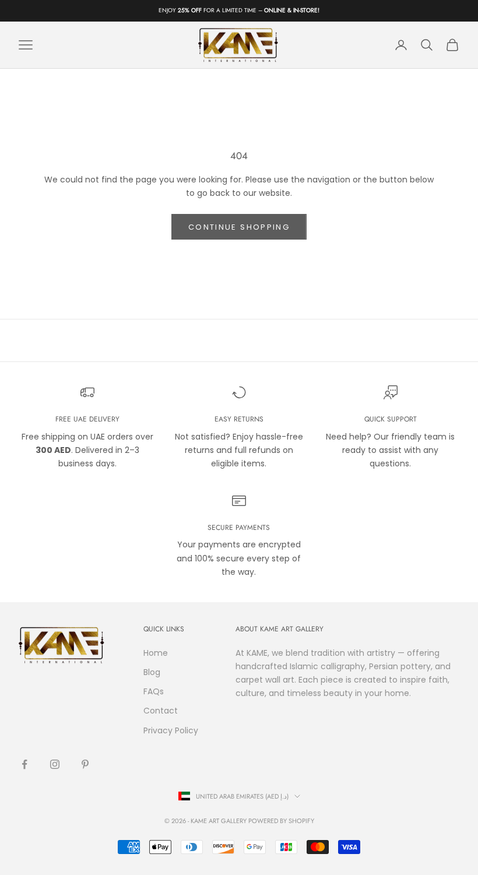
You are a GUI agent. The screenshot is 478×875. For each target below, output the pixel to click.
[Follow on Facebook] (24, 764)
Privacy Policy (170, 730)
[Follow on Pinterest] (85, 764)
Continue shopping (239, 227)
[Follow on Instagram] (55, 764)
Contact (160, 710)
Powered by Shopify (281, 820)
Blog (151, 672)
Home (155, 653)
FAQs (153, 691)
